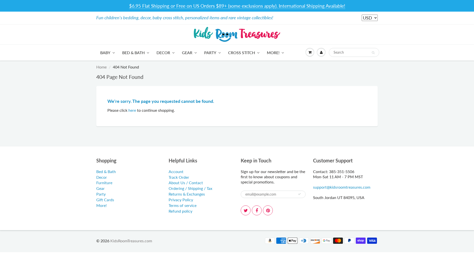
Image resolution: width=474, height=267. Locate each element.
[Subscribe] (299, 194)
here (132, 110)
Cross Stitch (241, 52)
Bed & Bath (133, 52)
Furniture (104, 182)
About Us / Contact (186, 182)
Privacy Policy (181, 199)
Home (101, 67)
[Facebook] (257, 210)
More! (273, 52)
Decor (163, 52)
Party (210, 52)
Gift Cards (105, 199)
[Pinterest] (268, 210)
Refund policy (180, 211)
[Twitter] (246, 210)
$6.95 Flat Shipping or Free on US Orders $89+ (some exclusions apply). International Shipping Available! (237, 6)
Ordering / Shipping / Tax (190, 188)
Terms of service (183, 205)
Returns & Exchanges (187, 194)
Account (176, 171)
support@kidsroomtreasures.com (341, 187)
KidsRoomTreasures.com (131, 240)
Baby (105, 52)
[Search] (373, 53)
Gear (187, 52)
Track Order (179, 177)
